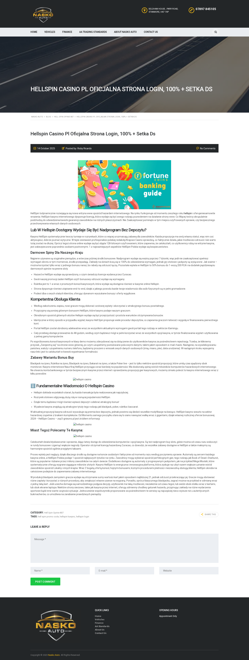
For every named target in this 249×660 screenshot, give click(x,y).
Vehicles (49, 32)
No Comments (207, 148)
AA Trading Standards (93, 32)
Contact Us (151, 32)
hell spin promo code (48, 516)
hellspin (188, 213)
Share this (210, 514)
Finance (67, 32)
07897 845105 (206, 9)
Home (33, 32)
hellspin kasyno (67, 516)
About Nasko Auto (125, 32)
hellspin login (82, 516)
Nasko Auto (54, 655)
